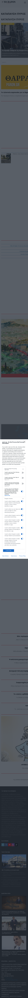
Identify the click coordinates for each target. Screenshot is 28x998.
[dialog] (14, 499)
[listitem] (14, 469)
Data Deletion (5, 556)
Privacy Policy (22, 556)
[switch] (22, 472)
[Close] (25, 442)
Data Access (14, 556)
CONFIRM (8, 550)
